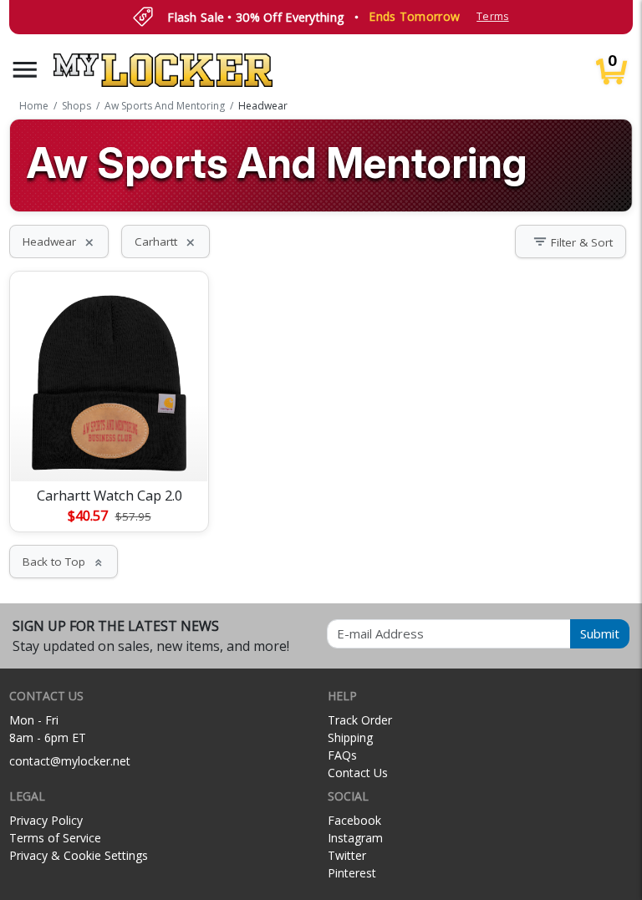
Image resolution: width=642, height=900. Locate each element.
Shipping (350, 737)
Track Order (360, 720)
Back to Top (63, 561)
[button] (25, 69)
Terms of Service (55, 838)
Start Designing (109, 448)
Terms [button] (492, 16)
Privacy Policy (46, 820)
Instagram (355, 838)
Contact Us (358, 773)
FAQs (342, 755)
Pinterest (352, 873)
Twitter (347, 855)
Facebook (354, 820)
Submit (599, 633)
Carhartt (165, 241)
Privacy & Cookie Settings (78, 855)
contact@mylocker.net (69, 761)
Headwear (59, 241)
